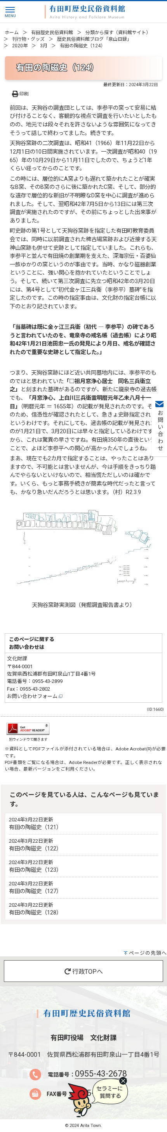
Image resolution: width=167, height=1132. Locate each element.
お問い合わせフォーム (33, 696)
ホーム (12, 32)
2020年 (20, 45)
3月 (43, 45)
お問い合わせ (159, 431)
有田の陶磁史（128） (35, 912)
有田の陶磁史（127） (35, 891)
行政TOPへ (87, 971)
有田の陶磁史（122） (35, 848)
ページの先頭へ (148, 953)
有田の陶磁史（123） (35, 870)
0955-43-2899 (47, 681)
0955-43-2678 (101, 1073)
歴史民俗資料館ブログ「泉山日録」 (94, 39)
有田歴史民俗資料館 (52, 32)
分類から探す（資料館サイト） (118, 32)
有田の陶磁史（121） (35, 827)
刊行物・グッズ (28, 39)
